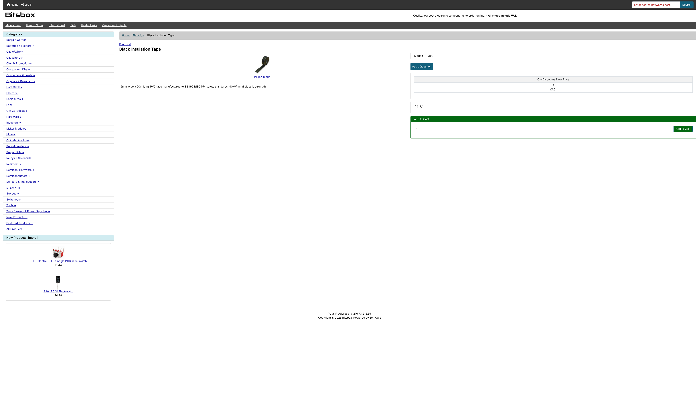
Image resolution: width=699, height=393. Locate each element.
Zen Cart (375, 317)
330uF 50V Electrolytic (58, 291)
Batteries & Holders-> (20, 45)
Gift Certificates (16, 110)
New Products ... (16, 217)
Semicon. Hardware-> (20, 170)
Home (14, 4)
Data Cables (14, 87)
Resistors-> (13, 164)
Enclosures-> (14, 99)
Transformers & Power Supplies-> (28, 211)
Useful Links (89, 25)
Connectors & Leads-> (20, 75)
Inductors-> (13, 122)
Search (686, 4)
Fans (9, 105)
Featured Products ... (19, 223)
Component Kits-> (18, 69)
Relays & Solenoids (18, 158)
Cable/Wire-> (14, 51)
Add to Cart (683, 128)
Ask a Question (421, 66)
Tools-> (11, 205)
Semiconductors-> (18, 176)
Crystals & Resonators (20, 81)
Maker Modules (16, 128)
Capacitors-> (14, 57)
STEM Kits (13, 187)
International (57, 25)
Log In (28, 4)
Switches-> (13, 199)
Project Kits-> (15, 152)
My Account (13, 25)
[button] (692, 376)
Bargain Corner (16, 39)
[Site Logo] (118, 15)
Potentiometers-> (17, 146)
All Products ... (15, 229)
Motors (10, 134)
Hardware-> (13, 116)
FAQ (73, 25)
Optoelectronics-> (17, 140)
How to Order (34, 25)
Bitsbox (347, 317)
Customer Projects (114, 25)
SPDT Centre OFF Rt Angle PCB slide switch (58, 261)
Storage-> (12, 193)
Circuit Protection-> (19, 63)
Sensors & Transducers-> (22, 181)
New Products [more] (22, 237)
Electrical (138, 35)
